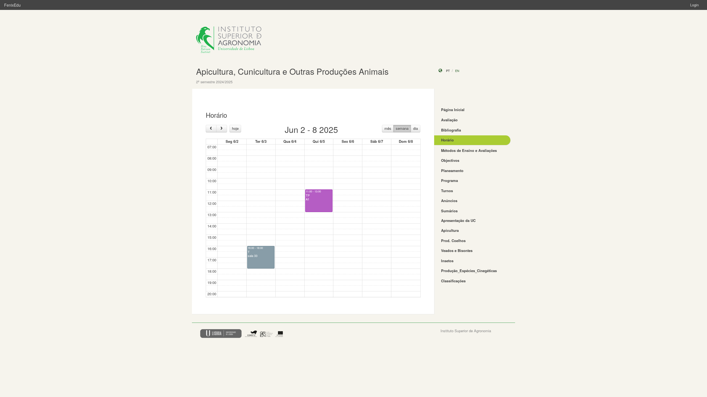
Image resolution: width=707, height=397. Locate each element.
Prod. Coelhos (453, 240)
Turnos (447, 190)
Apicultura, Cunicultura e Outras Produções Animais (292, 71)
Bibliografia (451, 130)
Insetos (447, 260)
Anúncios (449, 200)
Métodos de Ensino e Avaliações (469, 150)
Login (694, 4)
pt (448, 70)
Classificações (453, 280)
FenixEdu (12, 5)
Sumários (449, 210)
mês (387, 128)
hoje (235, 128)
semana (402, 128)
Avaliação (449, 119)
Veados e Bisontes (457, 250)
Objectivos (450, 160)
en (457, 70)
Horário (447, 140)
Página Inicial (453, 109)
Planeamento (452, 170)
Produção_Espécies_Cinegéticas (469, 270)
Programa (449, 180)
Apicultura (450, 230)
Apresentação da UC (458, 220)
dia (415, 128)
